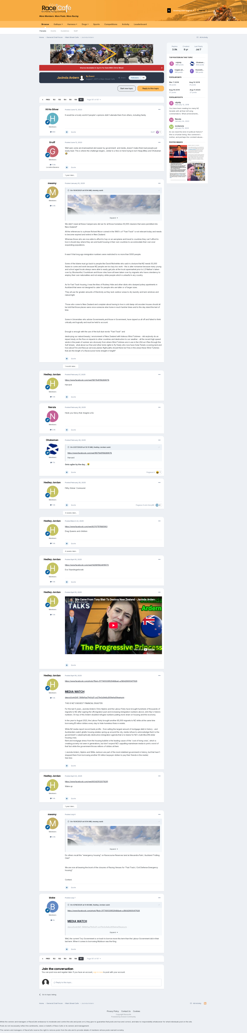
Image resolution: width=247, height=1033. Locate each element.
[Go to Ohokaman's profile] (52, 449)
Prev (48, 100)
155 (70, 100)
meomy (52, 183)
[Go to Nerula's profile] (52, 416)
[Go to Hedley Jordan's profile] (52, 383)
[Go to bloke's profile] (52, 907)
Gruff (153, 132)
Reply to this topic (151, 88)
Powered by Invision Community (123, 1017)
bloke (52, 897)
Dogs (84, 24)
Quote (73, 132)
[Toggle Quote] (69, 190)
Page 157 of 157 (93, 100)
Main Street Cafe (107, 79)
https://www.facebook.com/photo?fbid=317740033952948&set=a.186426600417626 (101, 681)
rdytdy (178, 62)
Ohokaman (52, 440)
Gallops (58, 24)
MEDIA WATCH (74, 691)
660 (53, 132)
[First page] (42, 99)
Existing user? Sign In (183, 11)
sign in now (98, 972)
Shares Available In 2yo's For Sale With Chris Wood (101, 68)
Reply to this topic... (64, 982)
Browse (45, 24)
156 (75, 100)
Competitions (110, 24)
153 (59, 100)
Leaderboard (140, 24)
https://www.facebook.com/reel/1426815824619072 (87, 565)
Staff (76, 31)
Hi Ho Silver (52, 109)
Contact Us (126, 1011)
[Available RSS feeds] (205, 1003)
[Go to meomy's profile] (52, 192)
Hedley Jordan (52, 374)
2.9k (53, 430)
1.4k (53, 397)
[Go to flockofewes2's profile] (192, 71)
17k (53, 462)
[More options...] (159, 109)
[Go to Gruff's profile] (52, 151)
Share (123, 78)
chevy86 (151, 505)
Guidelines (65, 31)
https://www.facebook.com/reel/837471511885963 (86, 526)
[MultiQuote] (67, 132)
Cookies (136, 1011)
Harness (71, 24)
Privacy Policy (113, 1011)
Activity (125, 24)
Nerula (52, 407)
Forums (43, 31)
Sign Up (202, 10)
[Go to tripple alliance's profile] (171, 71)
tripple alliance (181, 70)
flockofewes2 (201, 70)
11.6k (53, 165)
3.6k (53, 206)
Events (53, 31)
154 (65, 100)
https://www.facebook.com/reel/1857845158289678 (87, 380)
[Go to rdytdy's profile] (171, 63)
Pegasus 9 (151, 472)
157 (81, 100)
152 (54, 100)
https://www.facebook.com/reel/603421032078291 (86, 781)
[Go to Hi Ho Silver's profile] (52, 118)
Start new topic (126, 88)
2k (53, 920)
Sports (96, 24)
